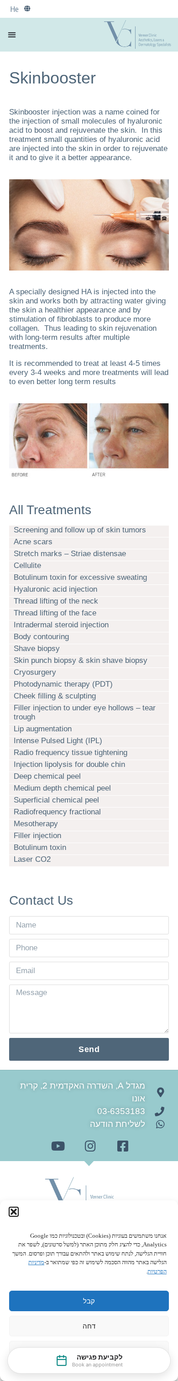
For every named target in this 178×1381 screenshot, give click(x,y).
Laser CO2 (32, 859)
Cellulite (27, 565)
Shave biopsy (37, 648)
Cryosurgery (35, 672)
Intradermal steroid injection (61, 624)
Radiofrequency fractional (57, 812)
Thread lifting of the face (55, 613)
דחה (89, 1326)
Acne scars (33, 541)
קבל (89, 1301)
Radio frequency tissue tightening (70, 752)
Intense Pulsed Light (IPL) (58, 740)
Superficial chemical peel (56, 800)
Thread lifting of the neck (56, 601)
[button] (13, 1211)
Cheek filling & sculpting (55, 696)
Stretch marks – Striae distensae (70, 553)
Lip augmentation (43, 728)
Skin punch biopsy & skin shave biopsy (80, 660)
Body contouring (41, 636)
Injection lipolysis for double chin (69, 764)
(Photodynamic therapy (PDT (63, 684)
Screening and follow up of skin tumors (80, 530)
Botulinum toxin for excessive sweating (80, 577)
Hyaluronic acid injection (55, 589)
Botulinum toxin (40, 847)
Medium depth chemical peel (62, 788)
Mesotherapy (36, 823)
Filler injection (37, 835)
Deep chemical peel (47, 776)
